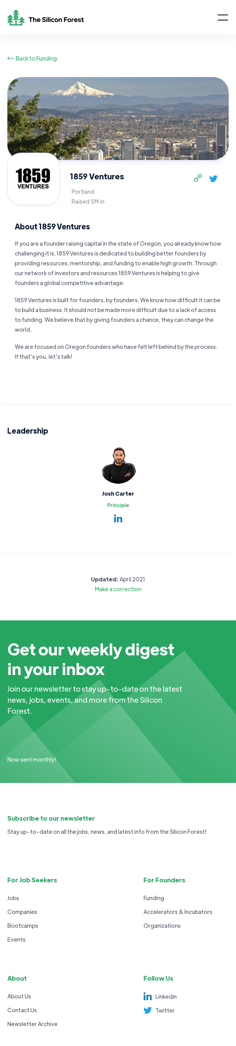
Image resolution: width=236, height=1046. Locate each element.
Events (16, 939)
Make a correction (118, 588)
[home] (112, 17)
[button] (223, 17)
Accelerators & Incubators (178, 911)
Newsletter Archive (32, 1023)
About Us (19, 996)
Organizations (162, 925)
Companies (22, 911)
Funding (154, 897)
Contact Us (22, 1009)
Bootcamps (22, 925)
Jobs (13, 897)
